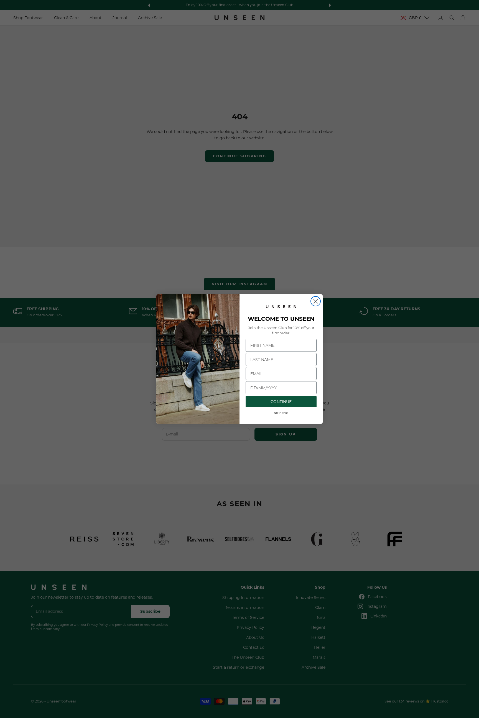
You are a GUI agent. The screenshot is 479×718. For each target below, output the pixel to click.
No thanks (281, 413)
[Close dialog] (315, 301)
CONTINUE (281, 401)
